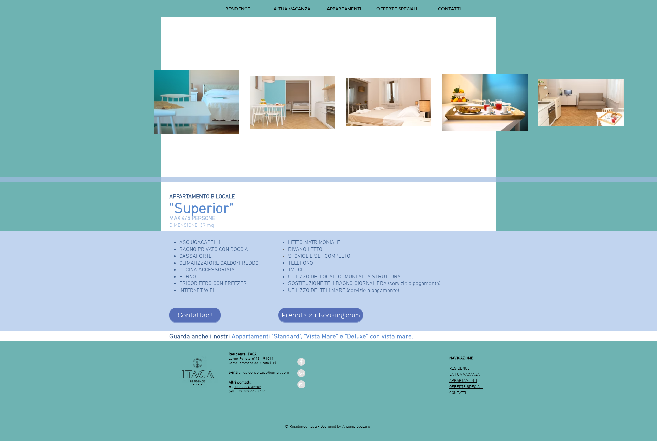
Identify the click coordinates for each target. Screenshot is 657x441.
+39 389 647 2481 (251, 391)
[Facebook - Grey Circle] (301, 362)
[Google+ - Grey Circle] (301, 373)
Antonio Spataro (356, 426)
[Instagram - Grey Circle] (301, 384)
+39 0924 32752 (247, 387)
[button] (343, 8)
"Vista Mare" (321, 337)
